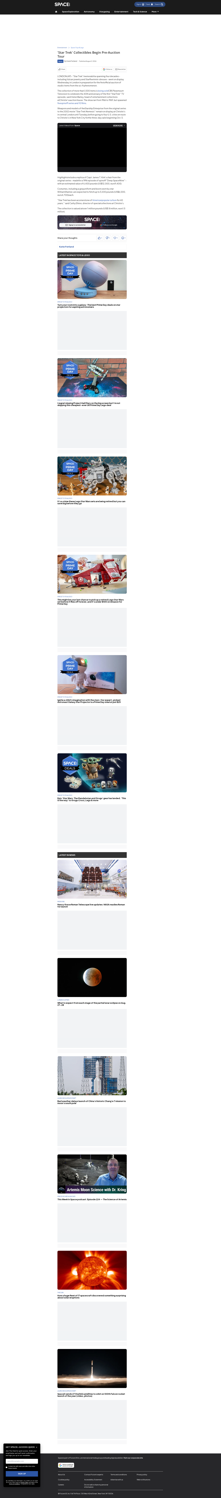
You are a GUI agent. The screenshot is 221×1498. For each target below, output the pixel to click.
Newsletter (122, 69)
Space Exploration (70, 11)
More (154, 11)
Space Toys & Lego (77, 47)
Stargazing (104, 11)
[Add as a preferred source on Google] (66, 1465)
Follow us (109, 69)
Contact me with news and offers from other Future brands (21, 1467)
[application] (92, 147)
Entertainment (121, 11)
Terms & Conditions (14, 1484)
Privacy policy (142, 1474)
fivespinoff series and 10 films (71, 103)
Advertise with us (116, 1480)
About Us (61, 1474)
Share (63, 69)
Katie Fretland (72, 61)
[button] (159, 4)
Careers (61, 1485)
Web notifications (143, 1480)
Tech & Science (140, 11)
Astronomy (89, 11)
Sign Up (22, 1474)
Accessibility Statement (93, 1480)
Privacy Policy (24, 1482)
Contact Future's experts (93, 1474)
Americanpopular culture (104, 200)
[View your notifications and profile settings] (152, 4)
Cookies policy (64, 1480)
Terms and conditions (118, 1474)
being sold (103, 90)
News (60, 61)
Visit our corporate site (133, 1458)
